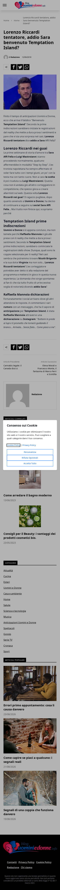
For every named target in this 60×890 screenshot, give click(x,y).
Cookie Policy (13, 445)
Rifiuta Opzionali (30, 457)
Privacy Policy (29, 445)
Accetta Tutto (30, 463)
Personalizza (30, 452)
